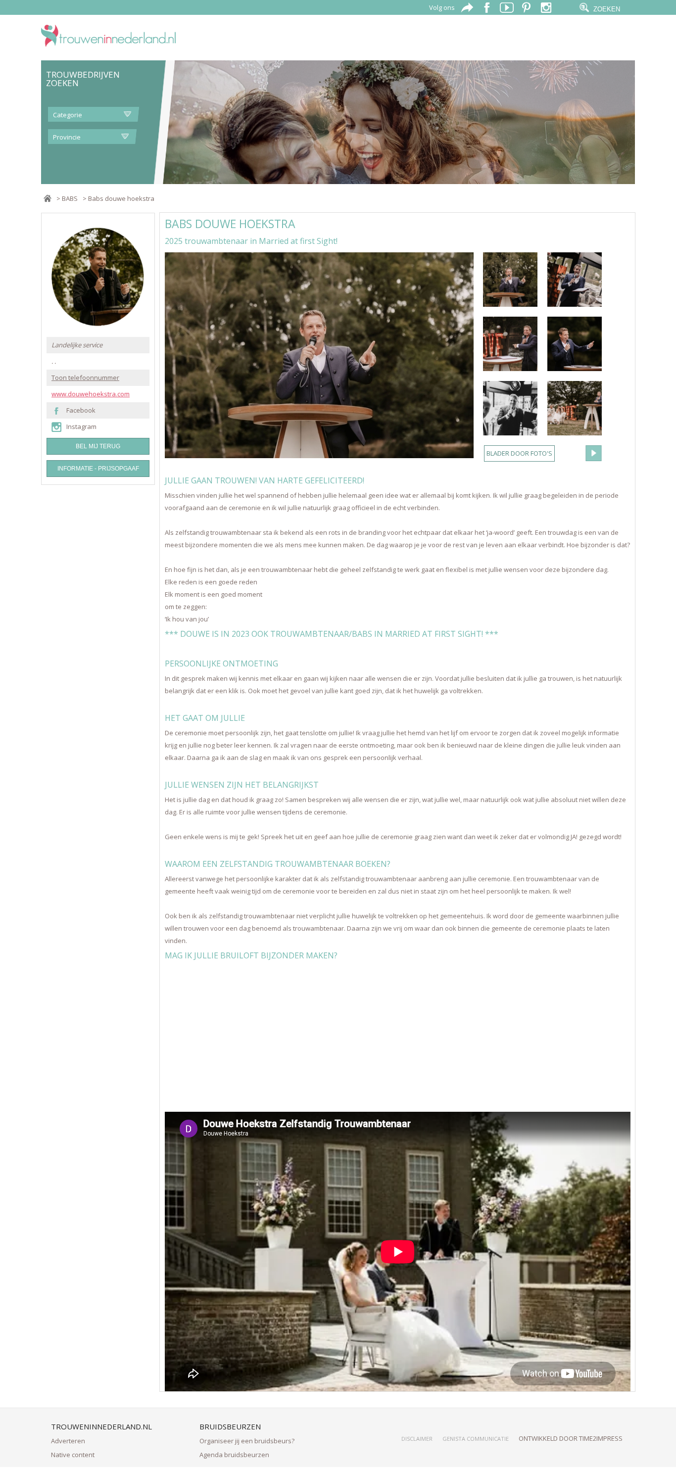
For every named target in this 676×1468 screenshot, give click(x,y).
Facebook (81, 410)
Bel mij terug (98, 446)
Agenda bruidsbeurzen (234, 1454)
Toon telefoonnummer (85, 378)
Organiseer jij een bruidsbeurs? (246, 1440)
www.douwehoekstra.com (90, 394)
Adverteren (68, 1440)
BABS (70, 198)
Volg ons (442, 7)
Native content (73, 1454)
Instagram (81, 427)
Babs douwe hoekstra (121, 198)
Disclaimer (417, 1438)
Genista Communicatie (475, 1438)
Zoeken (606, 9)
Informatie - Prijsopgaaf (98, 468)
